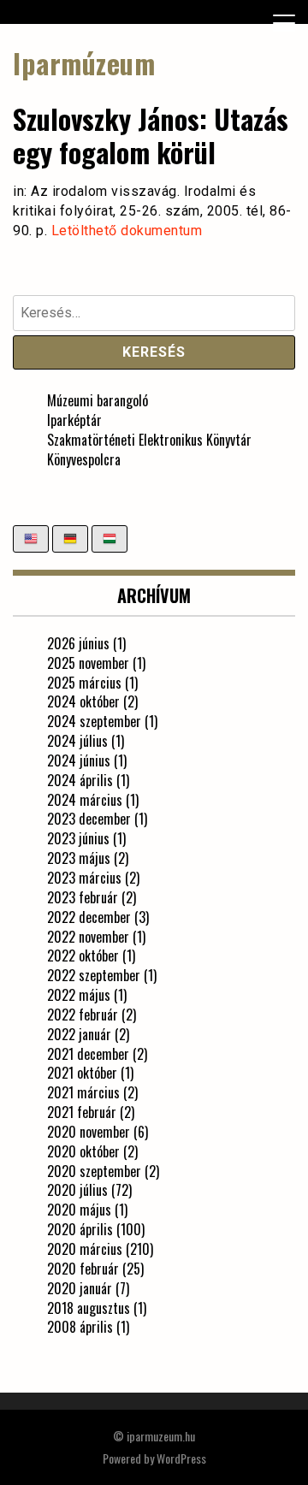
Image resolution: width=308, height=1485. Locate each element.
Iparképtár (74, 420)
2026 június (78, 643)
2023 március (84, 877)
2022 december (89, 917)
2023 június (78, 838)
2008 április (80, 1326)
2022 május (78, 995)
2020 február (83, 1268)
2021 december (88, 1054)
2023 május (78, 858)
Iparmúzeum (84, 63)
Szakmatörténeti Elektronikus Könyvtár (149, 439)
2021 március (83, 1092)
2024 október (83, 701)
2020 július (77, 1190)
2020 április (80, 1229)
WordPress (181, 1458)
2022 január (79, 1034)
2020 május (79, 1209)
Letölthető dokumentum (127, 230)
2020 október (83, 1151)
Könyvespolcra (84, 459)
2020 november (88, 1131)
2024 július (77, 741)
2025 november (88, 663)
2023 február (82, 897)
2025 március (84, 682)
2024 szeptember (94, 721)
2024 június (78, 760)
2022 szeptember (93, 975)
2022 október (83, 955)
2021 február (81, 1112)
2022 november (88, 936)
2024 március (84, 800)
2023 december (89, 818)
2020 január (79, 1288)
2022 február (82, 1014)
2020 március (84, 1249)
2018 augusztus (88, 1308)
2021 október (82, 1072)
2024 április (80, 780)
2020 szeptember (94, 1171)
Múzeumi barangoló (97, 400)
